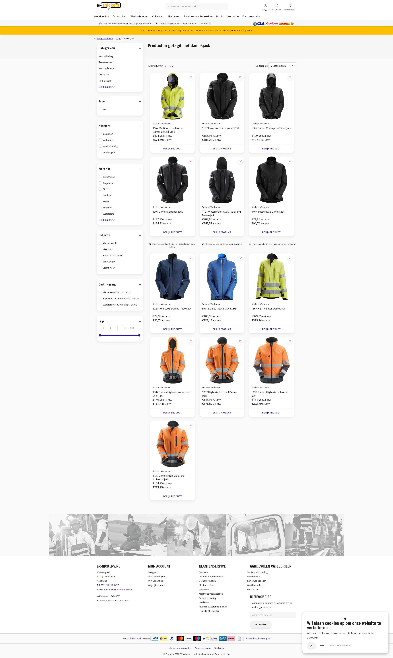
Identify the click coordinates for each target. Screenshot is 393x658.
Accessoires (120, 16)
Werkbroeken (253, 576)
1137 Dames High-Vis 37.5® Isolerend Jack (169, 477)
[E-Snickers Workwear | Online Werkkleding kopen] (109, 6)
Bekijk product (172, 148)
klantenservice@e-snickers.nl (118, 589)
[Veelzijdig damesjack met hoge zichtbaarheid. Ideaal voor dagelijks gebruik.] (222, 360)
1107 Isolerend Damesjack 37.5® (220, 128)
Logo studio (253, 589)
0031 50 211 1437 (110, 585)
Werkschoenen (139, 16)
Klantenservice (251, 16)
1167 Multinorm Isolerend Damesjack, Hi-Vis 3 (168, 129)
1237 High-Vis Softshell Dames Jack (219, 394)
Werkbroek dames (256, 585)
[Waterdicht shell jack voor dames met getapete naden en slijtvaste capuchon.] (172, 360)
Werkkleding (101, 16)
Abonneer (261, 624)
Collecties (158, 16)
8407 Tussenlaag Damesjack (267, 211)
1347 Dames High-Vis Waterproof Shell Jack (172, 394)
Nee (322, 645)
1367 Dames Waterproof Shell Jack (271, 128)
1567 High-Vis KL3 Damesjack (268, 308)
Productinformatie (227, 16)
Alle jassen (173, 16)
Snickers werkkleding (257, 572)
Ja (311, 645)
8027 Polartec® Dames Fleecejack (172, 308)
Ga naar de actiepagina (240, 30)
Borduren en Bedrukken (198, 16)
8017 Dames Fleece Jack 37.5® (219, 308)
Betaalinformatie (132, 638)
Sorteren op (262, 65)
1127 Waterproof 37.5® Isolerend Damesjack (221, 213)
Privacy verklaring (203, 648)
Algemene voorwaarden (180, 648)
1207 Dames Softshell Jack (168, 211)
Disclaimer (219, 648)
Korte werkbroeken (256, 580)
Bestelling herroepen (258, 638)
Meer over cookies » (340, 645)
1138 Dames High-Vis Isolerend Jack (269, 394)
